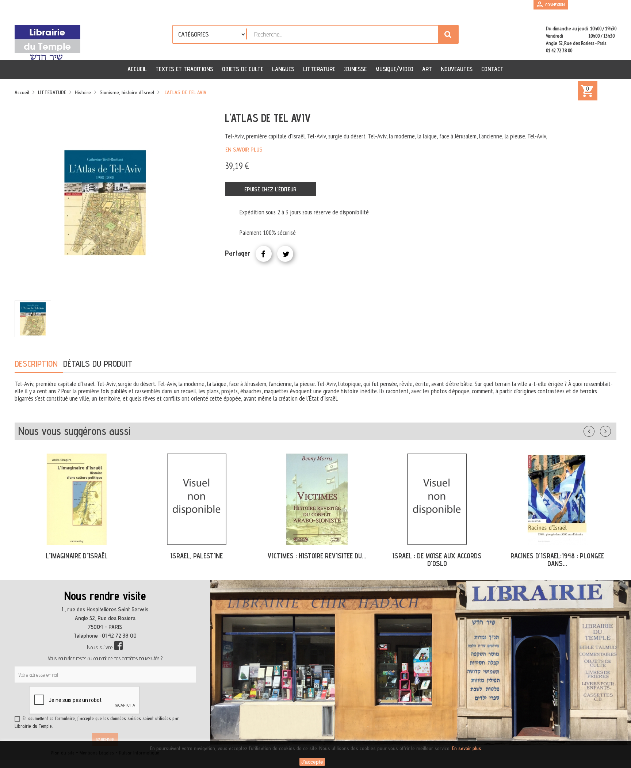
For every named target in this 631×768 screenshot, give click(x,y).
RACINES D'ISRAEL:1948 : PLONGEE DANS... (437, 560)
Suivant (610, 430)
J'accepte (312, 762)
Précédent (596, 430)
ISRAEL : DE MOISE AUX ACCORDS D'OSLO (317, 560)
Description (36, 363)
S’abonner (105, 739)
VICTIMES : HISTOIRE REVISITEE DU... (197, 556)
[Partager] (264, 254)
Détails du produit (97, 363)
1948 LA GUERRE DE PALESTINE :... (557, 556)
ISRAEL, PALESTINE (76, 556)
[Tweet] (285, 254)
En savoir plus (244, 149)
